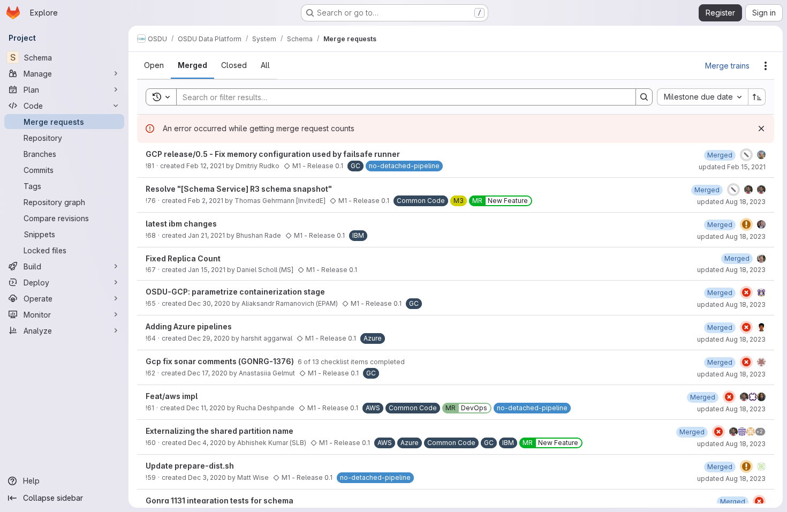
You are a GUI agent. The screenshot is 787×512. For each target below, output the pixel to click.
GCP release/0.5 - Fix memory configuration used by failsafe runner (273, 154)
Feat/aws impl (172, 396)
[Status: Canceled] (746, 154)
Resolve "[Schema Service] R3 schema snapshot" (239, 188)
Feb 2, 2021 (205, 201)
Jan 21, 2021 (206, 235)
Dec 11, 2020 (205, 408)
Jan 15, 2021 (206, 270)
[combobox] (702, 97)
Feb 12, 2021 (205, 166)
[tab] (154, 65)
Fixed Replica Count (183, 258)
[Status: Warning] (746, 224)
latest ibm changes (181, 223)
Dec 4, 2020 (207, 443)
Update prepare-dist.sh (190, 465)
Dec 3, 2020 (207, 477)
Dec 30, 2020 (209, 303)
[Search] (644, 97)
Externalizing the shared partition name (219, 430)
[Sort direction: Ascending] (757, 97)
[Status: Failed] (746, 292)
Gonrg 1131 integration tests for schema (219, 500)
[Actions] (765, 65)
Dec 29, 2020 (209, 338)
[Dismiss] (761, 128)
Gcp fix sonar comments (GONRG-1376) (221, 361)
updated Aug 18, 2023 (731, 202)
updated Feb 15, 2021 (732, 167)
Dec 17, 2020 (207, 373)
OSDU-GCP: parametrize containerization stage (235, 291)
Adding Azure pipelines (189, 326)
